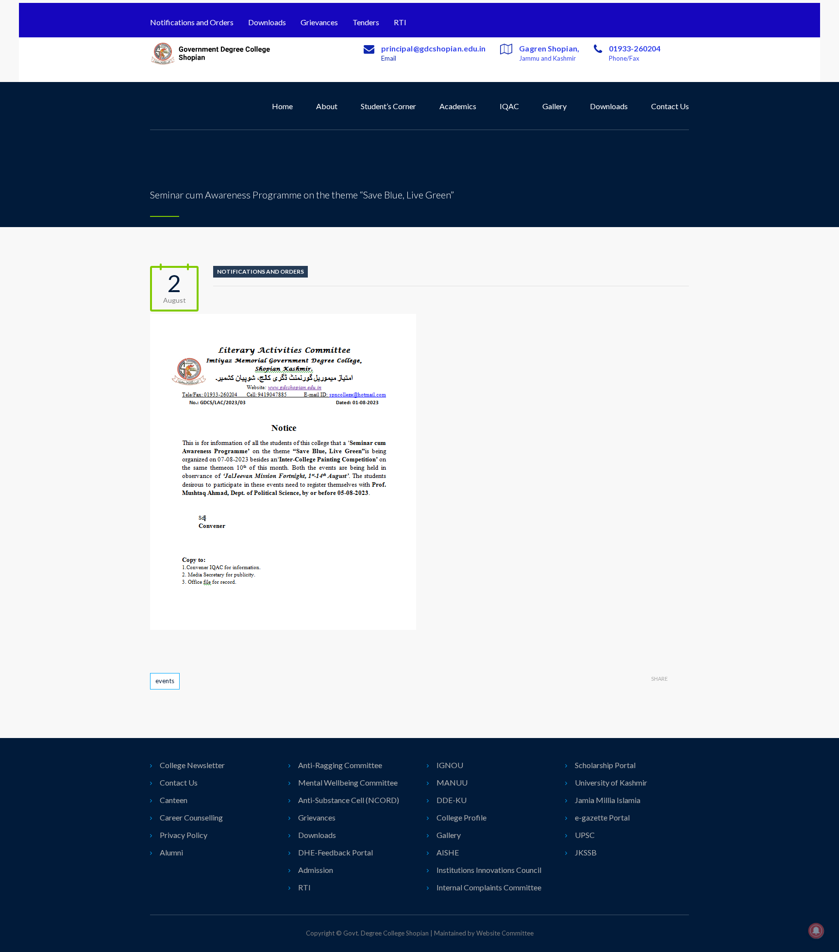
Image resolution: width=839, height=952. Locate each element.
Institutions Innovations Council (488, 869)
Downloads (267, 22)
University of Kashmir (611, 782)
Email (388, 58)
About (326, 106)
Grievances (319, 22)
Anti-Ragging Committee (340, 765)
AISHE (447, 852)
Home (282, 106)
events (164, 681)
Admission (315, 869)
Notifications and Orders (192, 22)
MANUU (452, 782)
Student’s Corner (388, 106)
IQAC (509, 106)
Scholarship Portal (605, 765)
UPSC (585, 834)
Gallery (554, 106)
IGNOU (449, 765)
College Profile (461, 817)
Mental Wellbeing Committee (348, 782)
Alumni (171, 852)
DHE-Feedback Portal (335, 852)
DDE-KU (451, 799)
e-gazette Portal (602, 817)
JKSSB (586, 852)
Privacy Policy (183, 834)
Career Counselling (191, 817)
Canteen (173, 799)
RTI (400, 22)
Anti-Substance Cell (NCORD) (348, 799)
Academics (457, 106)
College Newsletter (192, 765)
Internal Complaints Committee (488, 887)
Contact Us (670, 106)
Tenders (365, 22)
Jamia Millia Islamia (607, 799)
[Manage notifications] (816, 930)
